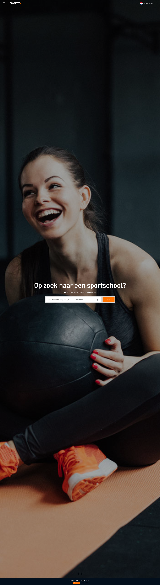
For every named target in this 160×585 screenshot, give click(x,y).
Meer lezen (85, 582)
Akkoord (76, 582)
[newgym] (17, 3)
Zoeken (108, 300)
